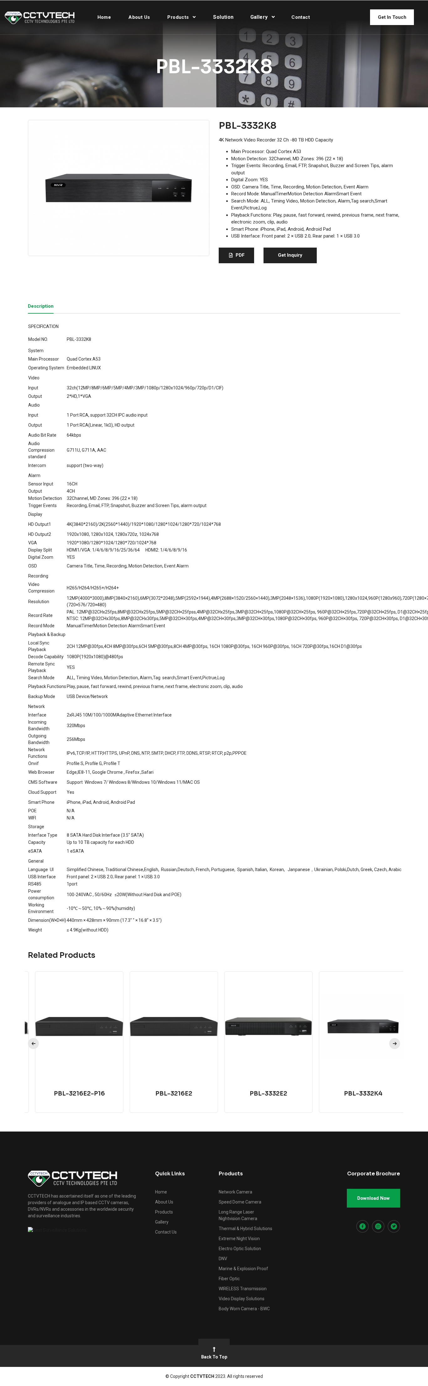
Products (178, 17)
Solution (223, 17)
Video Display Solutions (241, 1298)
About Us (164, 1201)
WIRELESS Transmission (243, 1288)
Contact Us (166, 1232)
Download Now (373, 1198)
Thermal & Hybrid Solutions (245, 1228)
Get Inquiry (290, 255)
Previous (33, 1043)
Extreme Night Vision (239, 1238)
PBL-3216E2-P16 (72, 1093)
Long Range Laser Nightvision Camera (238, 1215)
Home (104, 17)
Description (41, 306)
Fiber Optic (229, 1278)
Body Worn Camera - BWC (244, 1308)
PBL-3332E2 (261, 1093)
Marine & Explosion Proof (243, 1268)
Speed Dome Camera (240, 1201)
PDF (240, 255)
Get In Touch (392, 17)
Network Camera (235, 1191)
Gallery (259, 17)
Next (394, 1043)
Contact (300, 17)
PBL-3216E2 (166, 1093)
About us (139, 17)
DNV (223, 1258)
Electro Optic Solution (240, 1248)
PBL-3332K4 (356, 1093)
